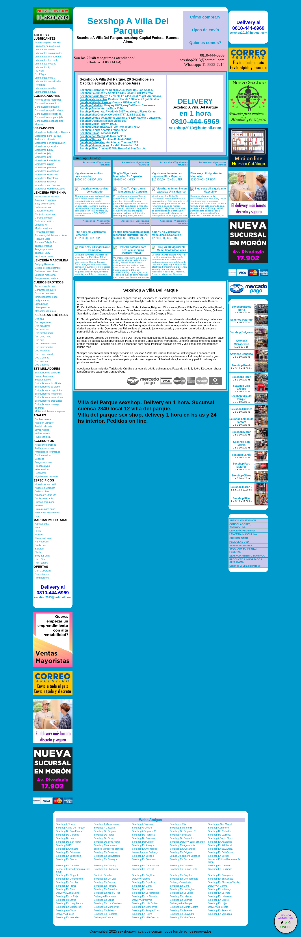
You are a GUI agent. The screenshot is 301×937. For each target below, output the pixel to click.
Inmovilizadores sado (46, 297)
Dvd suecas (41, 361)
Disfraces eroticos (44, 221)
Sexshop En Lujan (217, 903)
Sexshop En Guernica (105, 889)
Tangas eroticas (43, 245)
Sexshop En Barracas (105, 852)
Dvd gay (39, 340)
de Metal (39, 407)
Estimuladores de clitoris (48, 383)
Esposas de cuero (44, 293)
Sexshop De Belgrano (105, 831)
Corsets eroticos (44, 217)
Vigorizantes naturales (47, 476)
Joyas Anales (42, 429)
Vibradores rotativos (45, 181)
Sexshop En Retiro (142, 914)
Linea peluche (42, 307)
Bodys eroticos (43, 207)
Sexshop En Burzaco (181, 859)
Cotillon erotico (42, 455)
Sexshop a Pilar (178, 824)
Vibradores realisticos (46, 174)
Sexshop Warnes (90, 139)
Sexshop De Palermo (143, 838)
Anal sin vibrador (44, 426)
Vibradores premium (45, 167)
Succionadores (43, 379)
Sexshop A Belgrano (180, 834)
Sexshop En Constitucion (69, 878)
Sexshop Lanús (89, 130)
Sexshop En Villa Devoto (183, 917)
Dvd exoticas (42, 329)
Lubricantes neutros (45, 63)
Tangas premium (44, 249)
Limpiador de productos (47, 46)
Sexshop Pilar (88, 148)
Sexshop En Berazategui (107, 855)
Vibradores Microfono (46, 178)
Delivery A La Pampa (181, 903)
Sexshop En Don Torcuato (184, 878)
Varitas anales (42, 433)
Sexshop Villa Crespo (93, 114)
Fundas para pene (44, 502)
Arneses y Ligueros (45, 200)
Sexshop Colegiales (92, 142)
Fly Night (39, 70)
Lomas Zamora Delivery (145, 852)
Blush (38, 531)
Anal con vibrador (44, 422)
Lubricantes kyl (43, 67)
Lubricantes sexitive (45, 88)
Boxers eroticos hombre (48, 267)
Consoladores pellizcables (49, 110)
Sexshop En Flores (66, 885)
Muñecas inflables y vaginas (50, 411)
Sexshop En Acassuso (220, 841)
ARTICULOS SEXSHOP (242, 520)
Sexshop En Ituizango (219, 889)
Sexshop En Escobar (67, 882)
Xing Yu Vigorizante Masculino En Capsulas (128, 175)
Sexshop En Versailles (220, 914)
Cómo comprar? (205, 17)
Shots (38, 552)
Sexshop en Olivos (66, 910)
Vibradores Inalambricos (48, 160)
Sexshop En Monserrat (106, 907)
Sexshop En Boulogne (105, 859)
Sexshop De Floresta (143, 834)
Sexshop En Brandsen (144, 859)
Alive (37, 527)
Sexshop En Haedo (142, 889)
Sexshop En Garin (142, 885)
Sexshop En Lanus (104, 899)
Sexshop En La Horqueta (145, 892)
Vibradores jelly (43, 153)
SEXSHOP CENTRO (240, 545)
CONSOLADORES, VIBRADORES (240, 525)
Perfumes (40, 84)
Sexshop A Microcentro (106, 824)
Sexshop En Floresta (105, 885)
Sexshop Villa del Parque (95, 102)
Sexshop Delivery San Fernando (187, 841)
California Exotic (43, 538)
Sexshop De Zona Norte (107, 841)
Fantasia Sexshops (104, 875)
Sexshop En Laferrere (220, 896)
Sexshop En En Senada (220, 878)
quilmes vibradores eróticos (108, 848)
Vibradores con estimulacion (50, 142)
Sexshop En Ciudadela (220, 869)
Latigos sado (41, 300)
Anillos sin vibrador (45, 488)
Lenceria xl (40, 224)
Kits (37, 516)
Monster (39, 124)
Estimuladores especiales (48, 390)
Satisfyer (39, 548)
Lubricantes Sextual (45, 91)
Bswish (39, 534)
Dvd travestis (42, 364)
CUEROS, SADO (238, 538)
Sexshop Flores (89, 111)
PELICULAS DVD (239, 541)
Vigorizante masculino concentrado (88, 175)
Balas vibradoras (44, 376)
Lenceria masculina (45, 275)
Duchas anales (43, 419)
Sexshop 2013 (63, 845)
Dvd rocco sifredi (44, 354)
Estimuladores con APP (47, 372)
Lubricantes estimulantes (48, 56)
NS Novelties (42, 541)
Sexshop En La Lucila (181, 892)
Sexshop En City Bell (143, 869)
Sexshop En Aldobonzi (220, 845)
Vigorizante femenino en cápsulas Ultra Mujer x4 (167, 175)
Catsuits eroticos (44, 210)
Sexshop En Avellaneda (182, 848)
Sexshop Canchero (218, 827)
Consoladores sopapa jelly (49, 117)
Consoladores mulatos (47, 106)
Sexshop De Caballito (219, 831)
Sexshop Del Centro (143, 841)
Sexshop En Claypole (67, 875)
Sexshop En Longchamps (70, 903)
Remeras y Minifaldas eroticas (51, 235)
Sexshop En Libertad (181, 899)
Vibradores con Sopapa (47, 185)
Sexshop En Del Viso (105, 878)
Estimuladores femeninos (48, 393)
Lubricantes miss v (45, 77)
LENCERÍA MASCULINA (243, 534)
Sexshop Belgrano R (181, 827)
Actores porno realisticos (48, 99)
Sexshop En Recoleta (105, 914)
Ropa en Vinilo (42, 238)
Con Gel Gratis (43, 570)
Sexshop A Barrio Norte (220, 838)
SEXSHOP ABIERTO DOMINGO (247, 555)
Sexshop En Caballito (67, 865)
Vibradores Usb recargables (50, 188)
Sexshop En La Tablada (144, 896)
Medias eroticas (43, 228)
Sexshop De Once (104, 838)
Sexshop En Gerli (179, 885)
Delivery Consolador (181, 882)
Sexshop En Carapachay (145, 865)
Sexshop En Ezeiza (104, 882)
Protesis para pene (45, 509)
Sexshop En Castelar (219, 865)
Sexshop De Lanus (66, 838)
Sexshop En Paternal (181, 910)
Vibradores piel (43, 157)
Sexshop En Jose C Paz (107, 892)
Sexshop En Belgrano (181, 852)
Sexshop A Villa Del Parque (128, 26)
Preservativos (42, 466)
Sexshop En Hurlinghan (182, 889)
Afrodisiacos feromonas (47, 451)
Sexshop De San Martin (68, 841)
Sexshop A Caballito (104, 827)
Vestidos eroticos (44, 256)
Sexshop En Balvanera (220, 848)
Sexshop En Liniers (218, 899)
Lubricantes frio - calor (47, 60)
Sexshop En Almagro (67, 848)
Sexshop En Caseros (181, 865)
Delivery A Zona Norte (67, 892)
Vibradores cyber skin (46, 146)
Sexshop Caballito (91, 105)
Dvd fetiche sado (44, 333)
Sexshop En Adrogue (143, 845)
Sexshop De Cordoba (67, 834)
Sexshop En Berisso (143, 855)
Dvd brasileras (42, 326)
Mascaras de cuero (45, 311)
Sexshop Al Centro (142, 827)
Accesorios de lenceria (47, 196)
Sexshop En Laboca (180, 896)
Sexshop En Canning (105, 865)
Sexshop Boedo (90, 108)
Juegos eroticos (43, 462)
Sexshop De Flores (104, 834)
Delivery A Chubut (103, 917)
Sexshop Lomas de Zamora (97, 117)
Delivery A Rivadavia (105, 896)
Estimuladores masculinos (49, 397)
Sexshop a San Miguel (220, 824)
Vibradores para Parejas (48, 135)
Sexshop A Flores (65, 824)
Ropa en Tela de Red (46, 242)
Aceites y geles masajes (48, 42)
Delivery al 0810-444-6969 (53, 589)
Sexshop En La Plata (219, 892)
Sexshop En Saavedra (182, 914)
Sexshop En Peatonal (219, 910)
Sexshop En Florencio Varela (223, 882)
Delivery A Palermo (142, 899)
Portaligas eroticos (45, 231)
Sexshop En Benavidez (68, 855)
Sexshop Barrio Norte (93, 96)
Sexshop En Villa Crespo (145, 917)
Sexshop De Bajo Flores (69, 831)
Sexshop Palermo (91, 93)
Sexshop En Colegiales (220, 875)
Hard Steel (40, 559)
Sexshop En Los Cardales (108, 903)
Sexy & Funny (42, 555)
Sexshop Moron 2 (241, 487)
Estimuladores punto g (47, 404)
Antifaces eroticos (44, 448)
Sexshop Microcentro (93, 99)
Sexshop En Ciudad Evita (183, 869)
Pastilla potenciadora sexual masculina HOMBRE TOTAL (131, 233)
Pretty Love (41, 545)
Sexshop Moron (89, 123)
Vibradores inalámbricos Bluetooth (53, 132)
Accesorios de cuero (46, 286)
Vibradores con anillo (46, 484)
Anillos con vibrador (45, 139)
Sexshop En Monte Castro (184, 907)
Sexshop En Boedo (66, 859)
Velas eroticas (42, 469)
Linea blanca (41, 304)
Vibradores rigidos (44, 164)
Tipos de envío (205, 30)
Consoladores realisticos (48, 113)
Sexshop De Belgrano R (183, 831)
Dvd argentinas (43, 322)
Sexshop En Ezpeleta (143, 882)
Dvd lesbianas (42, 350)
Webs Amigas (150, 820)
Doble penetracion (44, 498)
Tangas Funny (42, 253)
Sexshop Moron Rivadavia (96, 127)
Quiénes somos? (205, 42)
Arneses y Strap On (45, 495)
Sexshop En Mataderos (68, 907)
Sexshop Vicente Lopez (94, 145)
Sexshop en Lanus (66, 899)
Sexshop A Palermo (142, 824)
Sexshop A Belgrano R (144, 831)
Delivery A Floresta (218, 907)
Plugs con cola (42, 436)
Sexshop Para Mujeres (241, 465)
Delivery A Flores (65, 914)
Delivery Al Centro (217, 885)
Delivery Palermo (141, 878)
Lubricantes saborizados (48, 81)
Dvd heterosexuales (45, 343)
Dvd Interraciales (44, 347)
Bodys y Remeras (44, 264)
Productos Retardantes (47, 512)
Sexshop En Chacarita (106, 869)
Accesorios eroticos (45, 444)
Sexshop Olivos (89, 133)
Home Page (80, 158)
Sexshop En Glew (65, 889)
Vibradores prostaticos (47, 171)
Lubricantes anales (45, 49)
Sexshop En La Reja (67, 896)
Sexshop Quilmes (91, 120)
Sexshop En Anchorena (144, 848)
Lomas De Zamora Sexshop (185, 855)
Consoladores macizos (47, 103)
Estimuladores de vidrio (47, 386)
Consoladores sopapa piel (49, 120)
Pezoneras (40, 473)
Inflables (39, 505)
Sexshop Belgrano (91, 90)
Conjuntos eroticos (45, 214)
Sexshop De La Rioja (219, 834)
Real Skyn (40, 74)
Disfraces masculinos (46, 271)
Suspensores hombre (46, 278)
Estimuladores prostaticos (49, 400)
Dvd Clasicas (42, 357)
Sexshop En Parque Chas (146, 910)
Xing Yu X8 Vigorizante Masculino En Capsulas (166, 233)
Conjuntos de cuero (45, 289)
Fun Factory (41, 562)
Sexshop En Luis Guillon (145, 903)
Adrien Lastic (42, 524)
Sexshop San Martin (92, 136)
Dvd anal (39, 319)
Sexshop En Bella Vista (220, 852)
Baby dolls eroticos (45, 203)
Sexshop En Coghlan (143, 875)
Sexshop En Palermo (105, 910)
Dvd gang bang (43, 336)
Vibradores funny (44, 150)
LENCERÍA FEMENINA (242, 530)
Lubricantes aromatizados (49, 53)
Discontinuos (42, 574)
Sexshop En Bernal (218, 855)
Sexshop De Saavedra (182, 838)
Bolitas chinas (42, 491)
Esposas (39, 458)
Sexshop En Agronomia (182, 845)
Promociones (42, 577)
